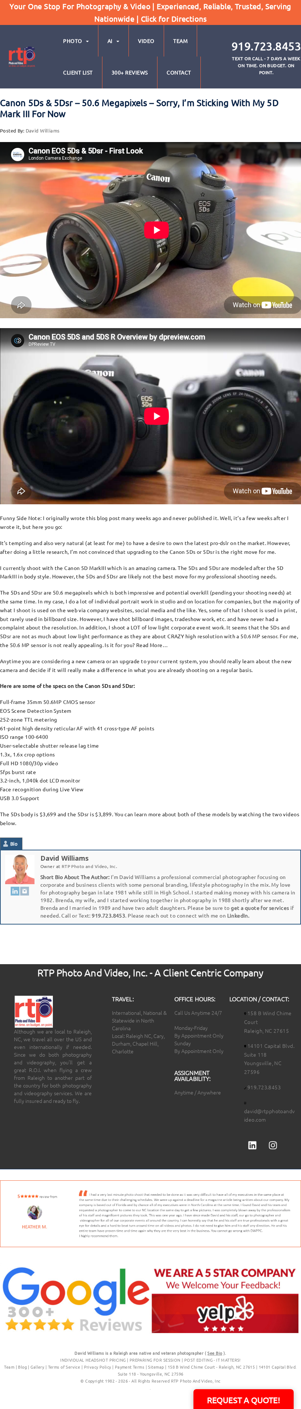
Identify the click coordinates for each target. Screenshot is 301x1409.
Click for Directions (174, 18)
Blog (22, 1367)
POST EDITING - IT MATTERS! (212, 1360)
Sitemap (156, 1367)
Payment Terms (129, 1367)
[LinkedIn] (15, 890)
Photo (72, 40)
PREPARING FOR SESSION (155, 1360)
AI (110, 40)
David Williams (43, 130)
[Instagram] (24, 890)
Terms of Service (64, 1367)
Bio (14, 843)
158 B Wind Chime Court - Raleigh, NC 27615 (211, 1367)
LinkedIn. (238, 915)
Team (180, 40)
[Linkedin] (252, 1145)
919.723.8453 (108, 915)
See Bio (214, 1353)
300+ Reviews (130, 72)
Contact (179, 72)
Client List (78, 72)
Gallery (37, 1367)
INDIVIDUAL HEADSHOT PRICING (93, 1360)
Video (146, 40)
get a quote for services (260, 907)
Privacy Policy (98, 1367)
